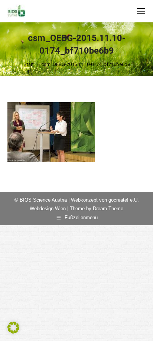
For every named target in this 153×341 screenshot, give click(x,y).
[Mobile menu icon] (141, 11)
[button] (13, 327)
